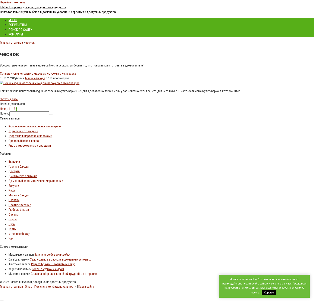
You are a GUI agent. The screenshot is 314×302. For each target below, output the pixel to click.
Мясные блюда (35, 78)
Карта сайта (86, 287)
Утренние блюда (19, 234)
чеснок (30, 42)
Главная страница (11, 42)
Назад (4, 109)
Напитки (14, 200)
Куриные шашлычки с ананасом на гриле (35, 126)
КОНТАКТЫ (16, 34)
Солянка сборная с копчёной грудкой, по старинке (64, 274)
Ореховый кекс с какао (24, 141)
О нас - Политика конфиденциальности (50, 287)
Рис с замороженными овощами (30, 145)
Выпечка (14, 162)
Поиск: (4, 113)
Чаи (11, 238)
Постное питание (20, 205)
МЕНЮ (13, 20)
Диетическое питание (23, 176)
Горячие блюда (19, 166)
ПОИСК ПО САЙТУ (20, 30)
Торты (12, 229)
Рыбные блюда (19, 210)
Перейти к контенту (12, 2)
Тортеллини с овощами (23, 131)
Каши (12, 190)
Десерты (14, 171)
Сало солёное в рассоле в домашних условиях (60, 259)
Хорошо (269, 292)
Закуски (14, 186)
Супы (12, 224)
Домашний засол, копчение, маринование (36, 181)
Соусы (13, 219)
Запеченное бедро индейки (52, 254)
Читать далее (9, 99)
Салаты (14, 215)
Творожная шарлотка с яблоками (30, 136)
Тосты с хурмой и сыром (48, 269)
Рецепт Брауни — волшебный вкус (53, 264)
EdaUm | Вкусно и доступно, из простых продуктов (33, 7)
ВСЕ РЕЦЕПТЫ (18, 25)
